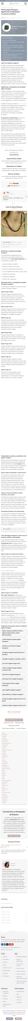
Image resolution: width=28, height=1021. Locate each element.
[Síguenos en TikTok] (7, 944)
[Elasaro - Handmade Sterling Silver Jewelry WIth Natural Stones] (14, 3)
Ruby (3, 787)
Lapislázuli (4, 763)
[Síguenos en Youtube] (12, 944)
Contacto (19, 999)
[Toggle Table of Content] (23, 38)
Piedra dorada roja (6, 780)
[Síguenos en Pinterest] (10, 944)
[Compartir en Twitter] (14, 712)
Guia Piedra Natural (5, 7)
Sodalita (4, 794)
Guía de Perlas (20, 968)
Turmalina (4, 799)
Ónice (3, 772)
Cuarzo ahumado (6, 792)
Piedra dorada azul (6, 743)
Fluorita (4, 751)
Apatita (4, 738)
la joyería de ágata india (11, 580)
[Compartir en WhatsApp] (9, 712)
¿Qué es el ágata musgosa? (9, 40)
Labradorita (5, 761)
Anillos (4, 965)
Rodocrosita (5, 782)
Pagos (4, 1001)
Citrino (3, 748)
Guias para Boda (21, 974)
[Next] (27, 224)
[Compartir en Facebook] (11, 712)
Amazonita (4, 734)
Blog (12, 7)
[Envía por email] (16, 712)
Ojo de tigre (5, 797)
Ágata (3, 733)
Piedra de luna (5, 766)
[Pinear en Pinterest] (19, 712)
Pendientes (6, 959)
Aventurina (4, 741)
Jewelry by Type (5, 912)
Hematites (4, 755)
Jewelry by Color (5, 917)
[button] (1, 196)
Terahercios (5, 795)
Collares (5, 962)
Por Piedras (6, 976)
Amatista (4, 736)
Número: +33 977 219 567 (7, 949)
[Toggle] (26, 912)
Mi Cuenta (19, 1002)
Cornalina (4, 746)
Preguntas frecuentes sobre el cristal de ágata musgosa (13, 58)
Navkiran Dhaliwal (18, 17)
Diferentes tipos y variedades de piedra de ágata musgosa (13, 48)
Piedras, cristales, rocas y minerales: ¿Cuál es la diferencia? (12, 244)
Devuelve (5, 998)
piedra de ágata (22, 103)
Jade (3, 758)
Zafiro (3, 790)
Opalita (4, 775)
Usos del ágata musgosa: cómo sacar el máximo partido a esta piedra (13, 54)
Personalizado (6, 970)
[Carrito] (25, 3)
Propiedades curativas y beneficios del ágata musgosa (14, 51)
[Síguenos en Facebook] (2, 944)
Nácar (3, 770)
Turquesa (4, 800)
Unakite (4, 802)
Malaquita (4, 765)
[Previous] (1, 224)
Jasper (3, 760)
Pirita (3, 778)
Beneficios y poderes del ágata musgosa (13, 45)
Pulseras (5, 956)
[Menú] (2, 3)
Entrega (5, 996)
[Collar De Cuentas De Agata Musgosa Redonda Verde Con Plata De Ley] (14, 223)
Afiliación (19, 997)
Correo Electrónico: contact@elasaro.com (10, 947)
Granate (4, 753)
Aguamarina (5, 739)
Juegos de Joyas (7, 967)
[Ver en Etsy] (4, 193)
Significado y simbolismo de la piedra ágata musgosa (13, 42)
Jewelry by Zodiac (6, 920)
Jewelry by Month (6, 922)
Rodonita (4, 783)
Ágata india (5, 756)
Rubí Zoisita (5, 789)
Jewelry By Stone (5, 914)
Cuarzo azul (5, 744)
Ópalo (3, 773)
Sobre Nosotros (20, 991)
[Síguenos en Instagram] (5, 944)
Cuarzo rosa (5, 785)
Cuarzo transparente (7, 750)
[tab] (14, 720)
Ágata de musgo (6, 768)
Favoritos (5, 973)
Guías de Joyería (21, 971)
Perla (3, 777)
